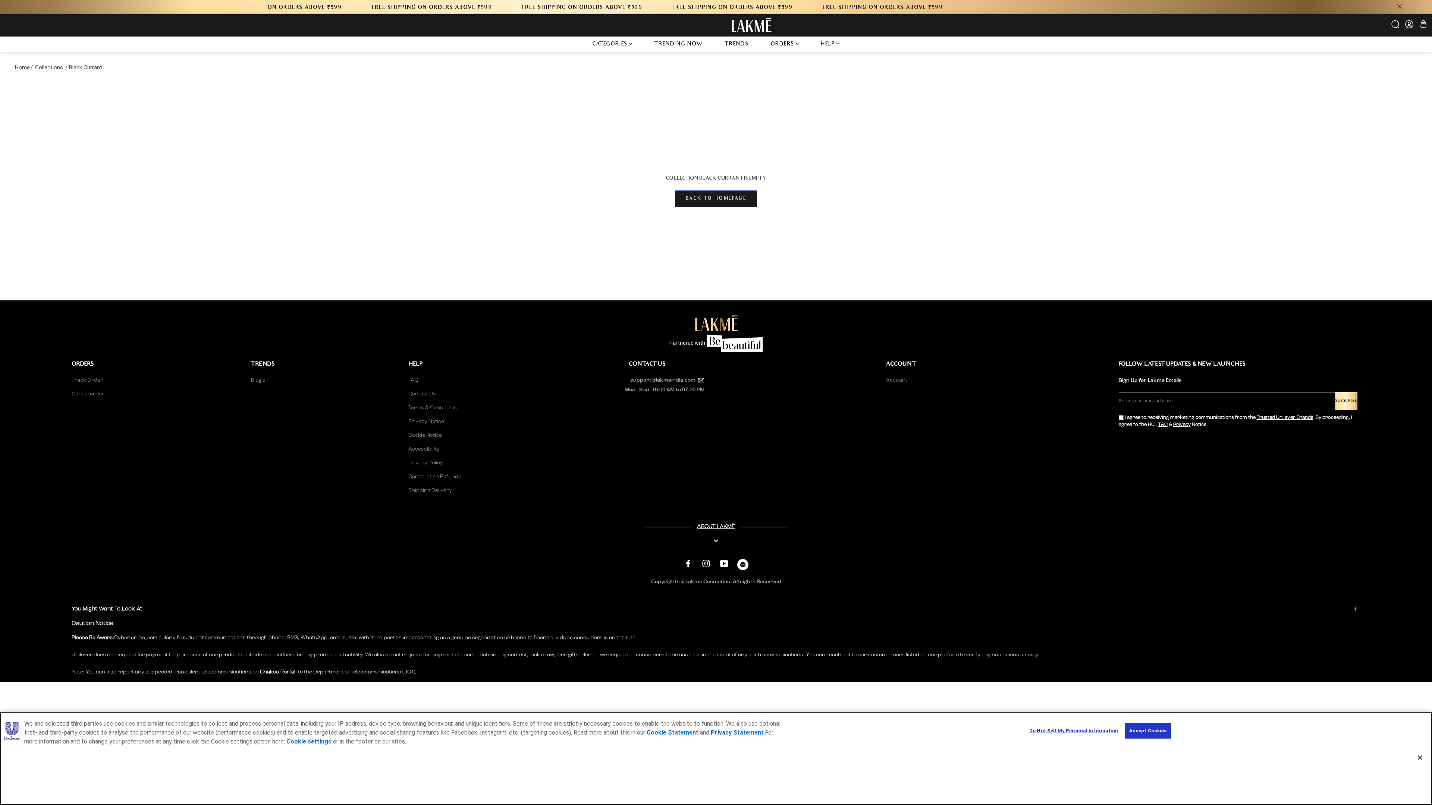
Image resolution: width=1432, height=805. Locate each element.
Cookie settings (309, 741)
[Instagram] (706, 563)
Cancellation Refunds (434, 476)
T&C (1163, 424)
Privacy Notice (426, 421)
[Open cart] (1423, 25)
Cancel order (88, 394)
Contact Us (422, 394)
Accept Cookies (1148, 730)
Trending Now (678, 44)
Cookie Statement (672, 732)
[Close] (1420, 757)
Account (896, 380)
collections (49, 67)
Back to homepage (716, 199)
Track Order (87, 380)
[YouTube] (724, 563)
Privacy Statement (737, 732)
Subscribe (1346, 401)
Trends (737, 44)
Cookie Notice (425, 435)
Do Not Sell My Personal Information (1073, 730)
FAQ (413, 380)
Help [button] (828, 44)
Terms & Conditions (432, 407)
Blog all (259, 380)
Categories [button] (610, 44)
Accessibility (424, 449)
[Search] (1396, 27)
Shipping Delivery (430, 490)
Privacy (1182, 424)
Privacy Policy (425, 462)
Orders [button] (782, 44)
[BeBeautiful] (742, 566)
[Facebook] (688, 563)
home (22, 67)
